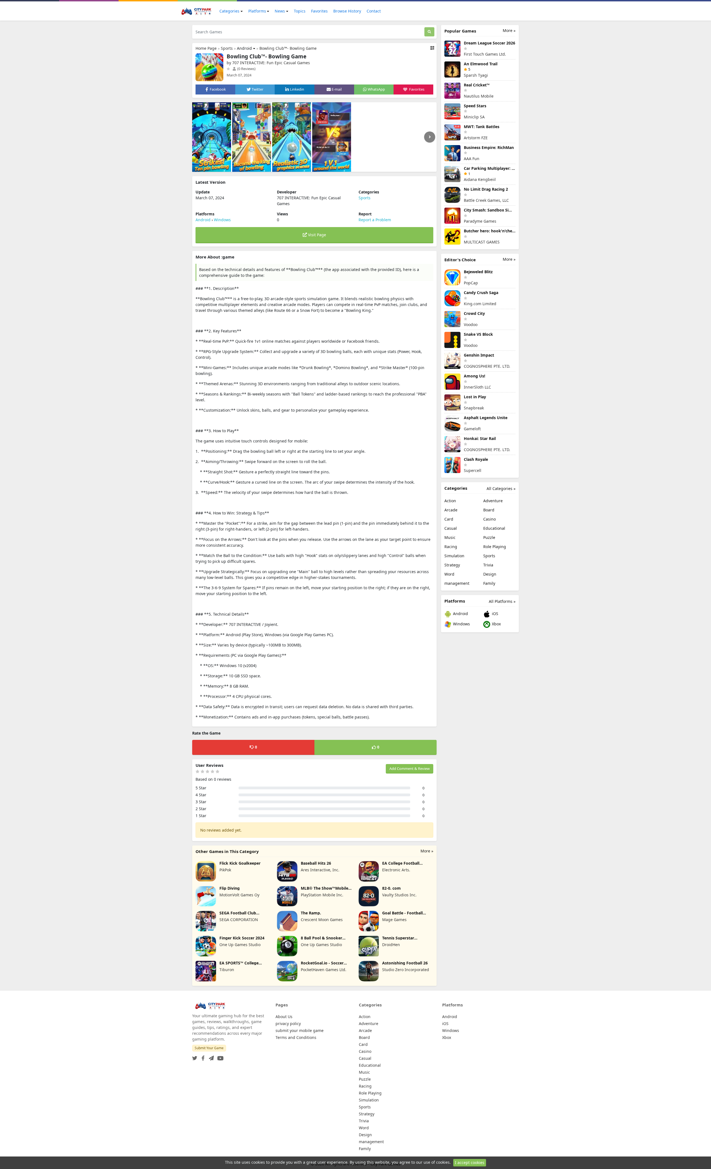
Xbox (496, 623)
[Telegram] (210, 1056)
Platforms (257, 11)
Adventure (493, 500)
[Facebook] (202, 1056)
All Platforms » (502, 601)
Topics (300, 11)
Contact (374, 11)
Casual (450, 528)
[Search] (429, 31)
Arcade (450, 510)
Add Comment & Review (409, 768)
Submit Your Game (209, 1048)
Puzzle (489, 537)
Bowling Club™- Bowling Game (288, 48)
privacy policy (288, 1023)
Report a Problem (375, 219)
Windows (222, 219)
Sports (227, 48)
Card (448, 519)
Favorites (319, 11)
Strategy (452, 565)
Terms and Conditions (296, 1037)
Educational (494, 528)
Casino (489, 519)
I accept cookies (469, 1162)
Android (244, 48)
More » (426, 851)
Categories (229, 11)
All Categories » (501, 488)
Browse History (347, 11)
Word (449, 574)
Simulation (454, 555)
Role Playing (494, 546)
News (280, 11)
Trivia (488, 565)
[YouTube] (219, 1056)
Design (489, 574)
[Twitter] (194, 1056)
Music (449, 537)
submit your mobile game (300, 1030)
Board (488, 510)
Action (450, 500)
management (456, 583)
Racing (450, 546)
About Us (284, 1016)
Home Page (206, 48)
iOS (494, 613)
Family (489, 583)
